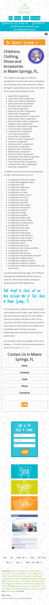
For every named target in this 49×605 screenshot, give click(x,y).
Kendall (5, 578)
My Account (42, 557)
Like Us (25, 18)
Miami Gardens (39, 578)
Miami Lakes (7, 581)
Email (24, 379)
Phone (24, 386)
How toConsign (35, 18)
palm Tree (24, 595)
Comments (24, 392)
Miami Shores (19, 581)
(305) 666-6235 (39, 23)
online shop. (24, 347)
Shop (10, 18)
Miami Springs (32, 581)
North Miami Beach (32, 583)
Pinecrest (24, 586)
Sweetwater (25, 588)
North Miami (17, 583)
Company (24, 372)
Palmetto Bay (13, 586)
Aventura (14, 571)
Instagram (18, 18)
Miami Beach (26, 578)
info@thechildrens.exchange (26, 29)
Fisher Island (7, 576)
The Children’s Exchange (13, 598)
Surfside (15, 588)
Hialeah (27, 576)
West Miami (10, 591)
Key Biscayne (14, 578)
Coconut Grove (8, 573)
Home (5, 557)
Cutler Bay (31, 573)
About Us (9, 562)
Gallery (32, 557)
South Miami (34, 586)
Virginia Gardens (38, 588)
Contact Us (19, 562)
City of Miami (35, 571)
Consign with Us (21, 557)
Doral (39, 573)
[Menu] (24, 34)
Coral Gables (20, 573)
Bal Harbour (24, 571)
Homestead (36, 576)
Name (24, 365)
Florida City (18, 576)
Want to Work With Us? (34, 562)
